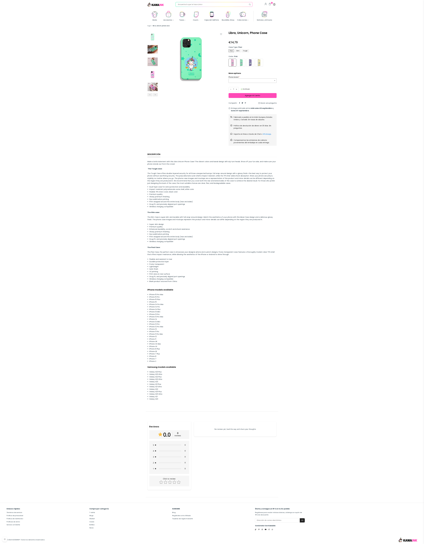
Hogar (149, 26)
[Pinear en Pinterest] (245, 103)
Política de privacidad (15, 516)
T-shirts (92, 512)
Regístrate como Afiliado (181, 516)
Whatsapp (267, 134)
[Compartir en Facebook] (239, 103)
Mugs (91, 516)
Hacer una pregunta (268, 103)
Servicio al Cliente (13, 525)
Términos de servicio (14, 512)
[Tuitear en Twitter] (242, 103)
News (91, 528)
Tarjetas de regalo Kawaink (182, 519)
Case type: (235, 47)
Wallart (92, 519)
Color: (233, 56)
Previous (161, 58)
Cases (91, 522)
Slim (237, 51)
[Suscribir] (302, 520)
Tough (245, 51)
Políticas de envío (13, 522)
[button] (274, 4)
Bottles (92, 525)
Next (222, 58)
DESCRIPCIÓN (153, 154)
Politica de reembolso (15, 519)
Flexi (231, 51)
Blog (174, 512)
